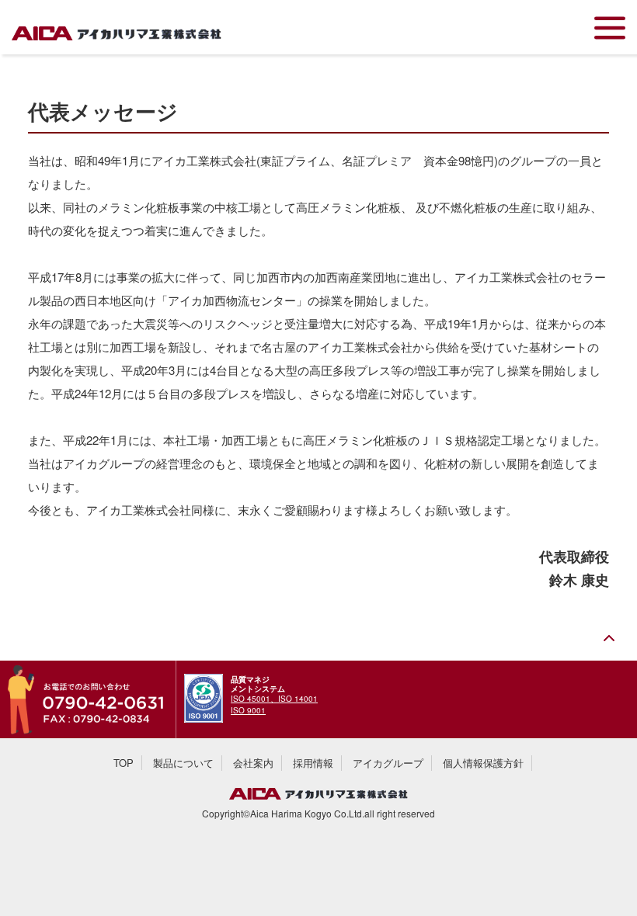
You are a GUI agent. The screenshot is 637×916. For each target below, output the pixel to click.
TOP (123, 762)
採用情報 (313, 762)
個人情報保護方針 (483, 762)
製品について (183, 762)
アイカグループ (388, 762)
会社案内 (253, 762)
